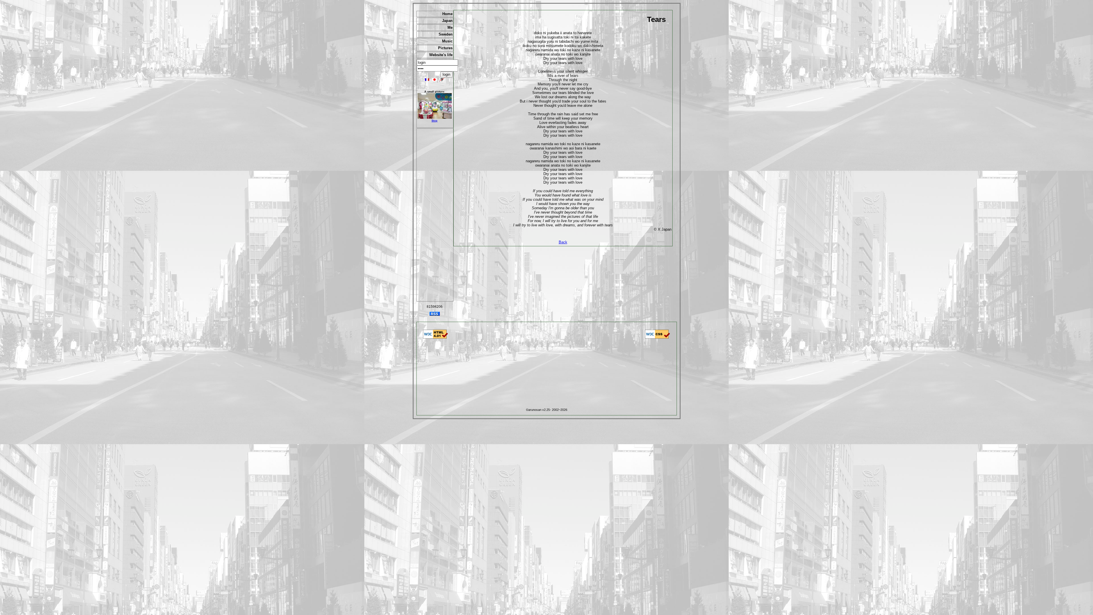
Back (563, 242)
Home (447, 14)
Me (450, 27)
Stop (434, 120)
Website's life (441, 55)
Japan (447, 21)
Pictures (445, 48)
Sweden (446, 34)
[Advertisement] (435, 215)
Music (447, 41)
